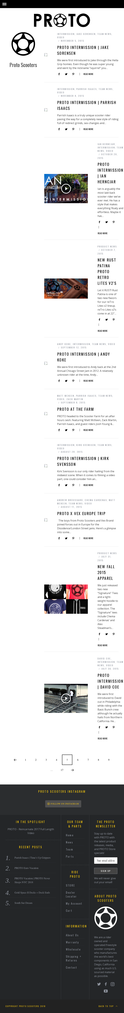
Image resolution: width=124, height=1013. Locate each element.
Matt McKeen (65, 395)
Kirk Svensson (86, 445)
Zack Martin (75, 399)
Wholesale (73, 949)
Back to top (107, 1006)
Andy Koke (64, 344)
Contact (71, 967)
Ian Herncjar (106, 144)
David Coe (104, 658)
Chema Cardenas (96, 500)
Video (61, 37)
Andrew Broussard (70, 500)
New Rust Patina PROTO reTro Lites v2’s (107, 271)
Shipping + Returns (74, 958)
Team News (104, 34)
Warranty (72, 942)
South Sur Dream (23, 902)
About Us (72, 935)
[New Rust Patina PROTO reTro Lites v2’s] (66, 288)
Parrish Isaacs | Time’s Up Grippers (33, 857)
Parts (70, 856)
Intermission (66, 34)
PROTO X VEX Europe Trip (81, 513)
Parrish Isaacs (86, 89)
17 (62, 770)
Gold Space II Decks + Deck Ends (32, 892)
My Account (74, 903)
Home (70, 835)
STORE (70, 885)
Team (69, 849)
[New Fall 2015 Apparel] (66, 599)
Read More (88, 74)
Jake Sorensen (85, 34)
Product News (107, 246)
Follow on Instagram (65, 803)
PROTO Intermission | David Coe (111, 681)
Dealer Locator (71, 894)
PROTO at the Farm (75, 409)
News (69, 842)
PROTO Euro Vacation (26, 868)
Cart (69, 911)
